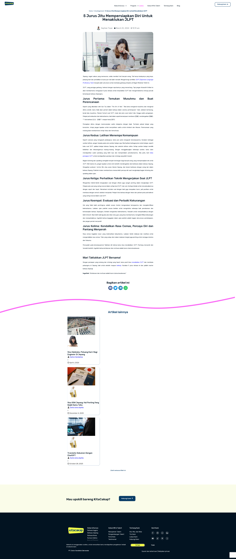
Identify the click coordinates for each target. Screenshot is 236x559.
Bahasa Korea (92, 535)
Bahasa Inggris (92, 530)
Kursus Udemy (92, 538)
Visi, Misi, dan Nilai (135, 532)
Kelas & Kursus (119, 6)
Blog (178, 6)
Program (133, 6)
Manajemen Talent (114, 532)
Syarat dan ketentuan (149, 551)
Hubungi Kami (134, 539)
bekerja (119, 265)
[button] (110, 288)
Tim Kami (132, 534)
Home (91, 11)
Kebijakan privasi (164, 551)
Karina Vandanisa (76, 357)
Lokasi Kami (133, 537)
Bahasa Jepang (92, 533)
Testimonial (112, 539)
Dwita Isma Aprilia (77, 408)
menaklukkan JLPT (138, 262)
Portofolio (111, 537)
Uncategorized (99, 11)
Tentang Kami (168, 6)
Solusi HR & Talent (153, 6)
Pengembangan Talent (116, 534)
